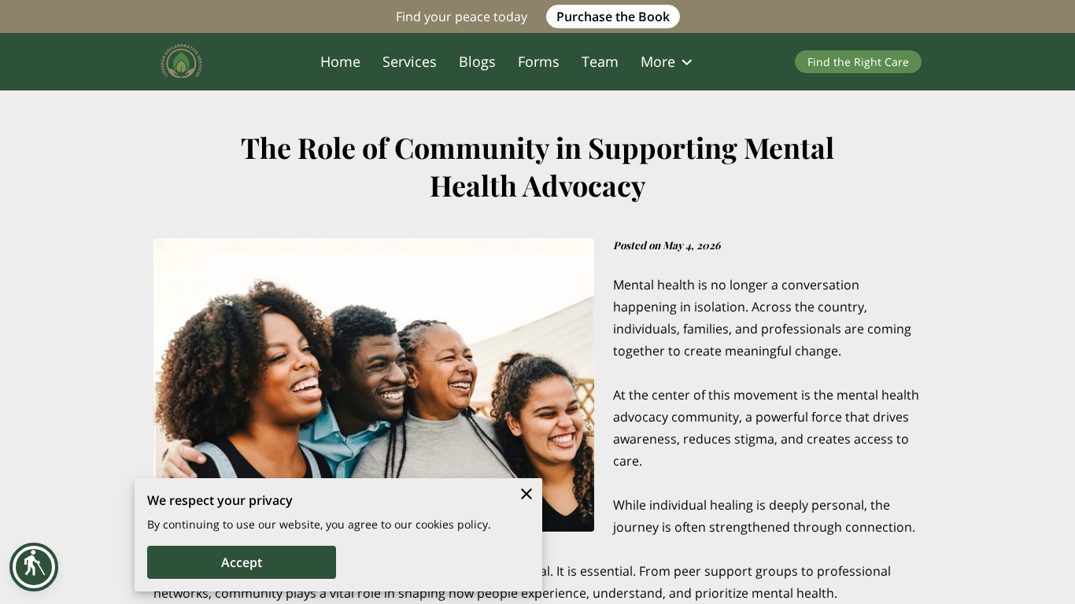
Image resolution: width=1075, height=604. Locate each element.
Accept (241, 562)
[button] (34, 567)
